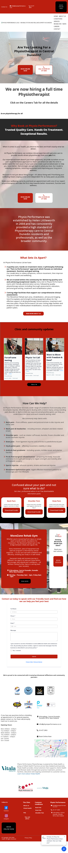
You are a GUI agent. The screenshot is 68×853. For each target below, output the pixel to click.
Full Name (13, 608)
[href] (50, 748)
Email (13, 623)
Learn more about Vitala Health (28, 774)
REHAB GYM (57, 24)
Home (56, 16)
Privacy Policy (29, 662)
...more (10, 374)
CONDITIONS (58, 19)
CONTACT (57, 29)
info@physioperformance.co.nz (18, 6)
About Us (62, 16)
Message (13, 630)
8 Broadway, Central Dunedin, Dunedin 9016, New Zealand (49, 717)
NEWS (64, 24)
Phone (13, 616)
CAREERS (56, 26)
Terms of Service (38, 662)
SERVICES (57, 21)
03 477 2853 (31, 6)
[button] (12, 359)
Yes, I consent (17, 650)
